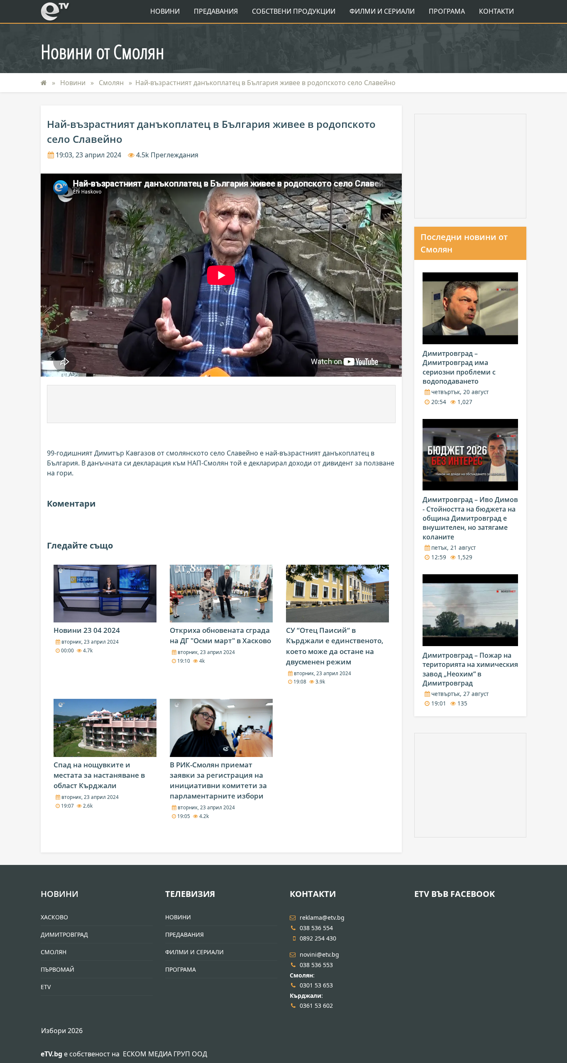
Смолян (112, 82)
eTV (46, 987)
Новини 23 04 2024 (87, 630)
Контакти (496, 11)
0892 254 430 (318, 938)
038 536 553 (316, 965)
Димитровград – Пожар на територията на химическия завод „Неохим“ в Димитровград (470, 669)
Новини (165, 11)
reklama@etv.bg (322, 917)
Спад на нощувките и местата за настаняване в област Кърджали (99, 775)
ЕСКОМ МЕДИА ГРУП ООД (165, 1053)
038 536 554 (316, 928)
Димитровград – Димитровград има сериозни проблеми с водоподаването (459, 367)
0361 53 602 (316, 1005)
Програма (447, 11)
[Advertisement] (221, 404)
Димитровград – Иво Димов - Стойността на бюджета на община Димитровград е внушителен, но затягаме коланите (470, 518)
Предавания (216, 11)
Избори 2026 (62, 1030)
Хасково (54, 917)
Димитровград (64, 934)
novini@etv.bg (319, 954)
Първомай (57, 969)
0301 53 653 (316, 985)
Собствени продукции (293, 11)
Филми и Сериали (382, 11)
